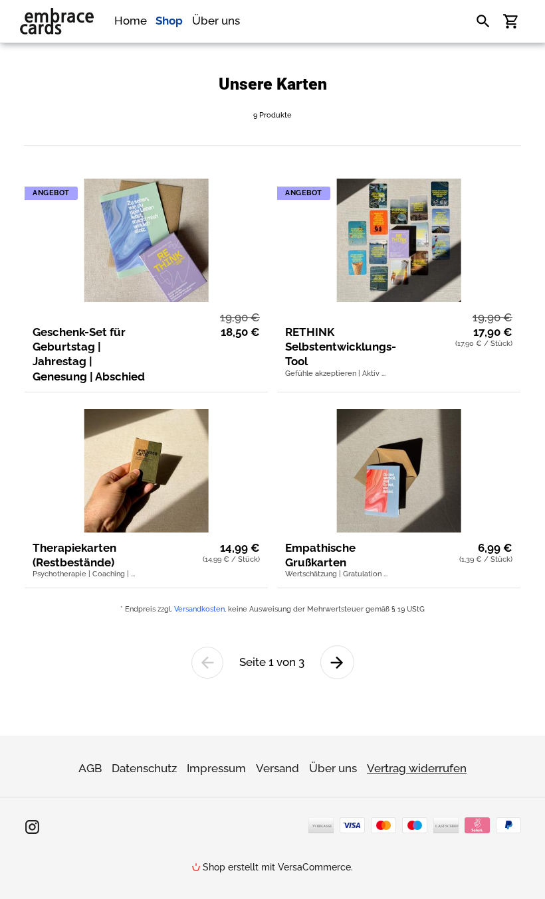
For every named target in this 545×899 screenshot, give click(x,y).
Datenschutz (144, 768)
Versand (277, 768)
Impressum (216, 768)
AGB (90, 768)
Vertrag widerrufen (417, 768)
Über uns (333, 768)
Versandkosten (199, 609)
